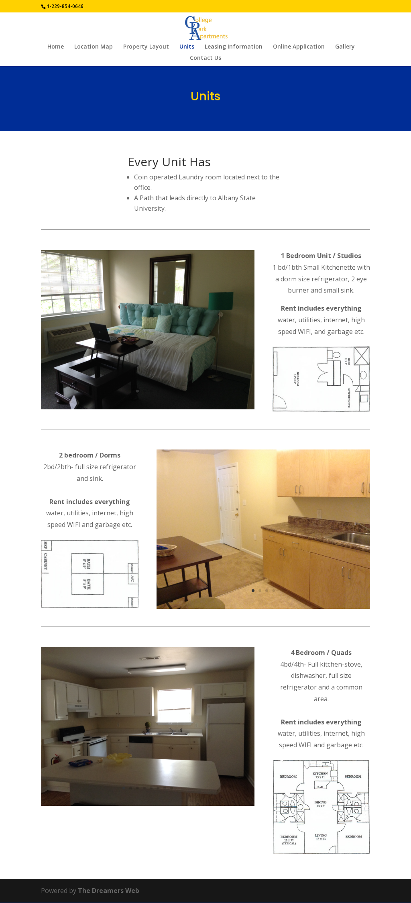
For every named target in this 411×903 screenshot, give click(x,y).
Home (55, 47)
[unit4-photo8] (147, 803)
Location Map (93, 47)
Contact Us (205, 58)
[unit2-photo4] (263, 606)
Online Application (299, 47)
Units (186, 47)
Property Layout (146, 47)
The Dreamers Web (108, 890)
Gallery (345, 47)
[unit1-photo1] (147, 407)
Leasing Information (233, 47)
